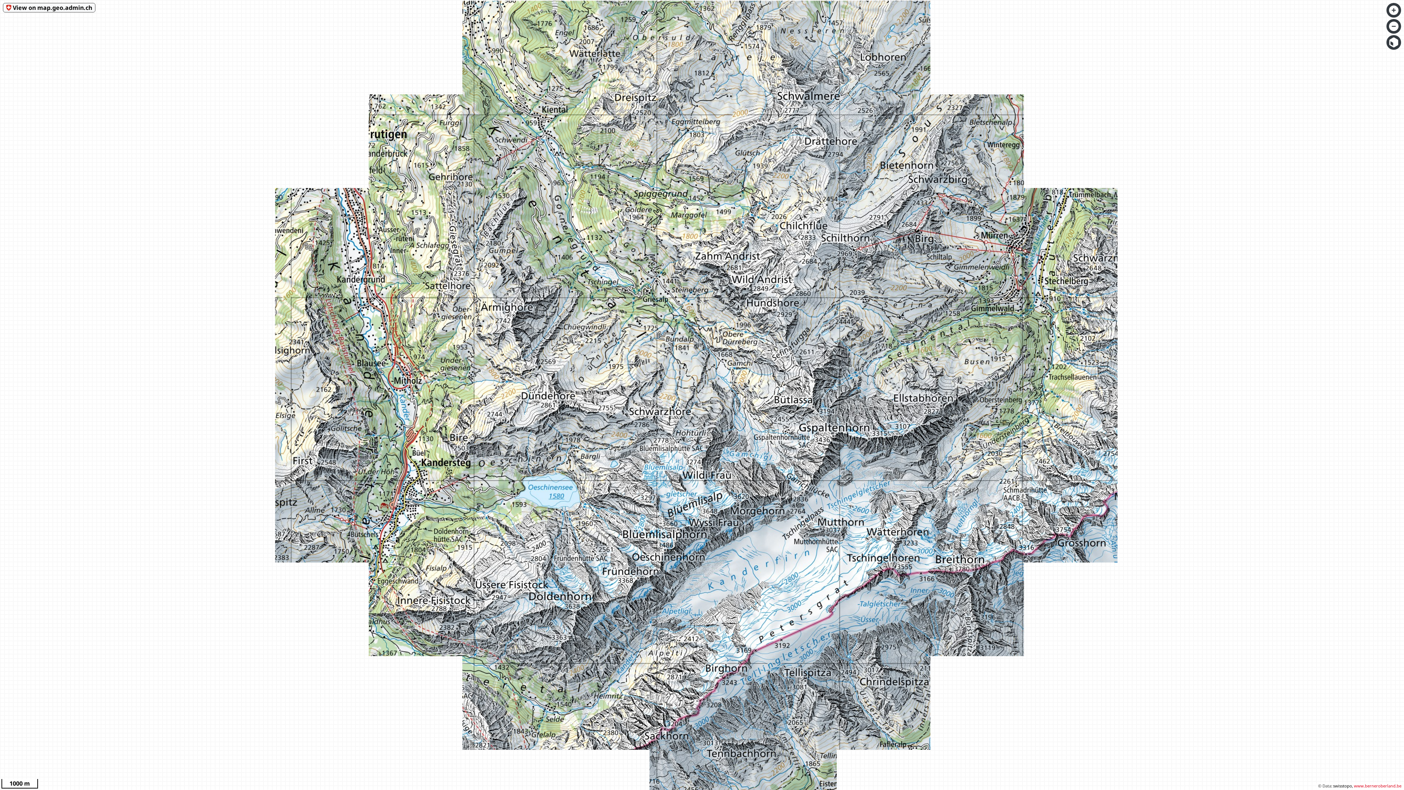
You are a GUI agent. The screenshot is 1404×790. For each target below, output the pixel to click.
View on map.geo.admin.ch (52, 8)
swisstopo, (1343, 786)
